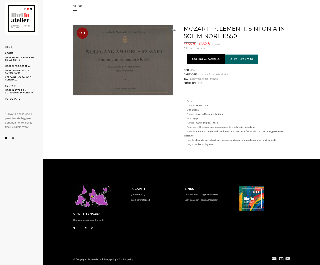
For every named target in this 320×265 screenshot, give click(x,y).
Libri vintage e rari (199, 78)
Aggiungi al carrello (206, 59)
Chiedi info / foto (241, 59)
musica (214, 78)
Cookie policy (126, 259)
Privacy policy (109, 259)
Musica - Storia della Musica (213, 74)
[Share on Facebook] (198, 83)
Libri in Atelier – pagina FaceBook (201, 194)
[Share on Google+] (201, 83)
